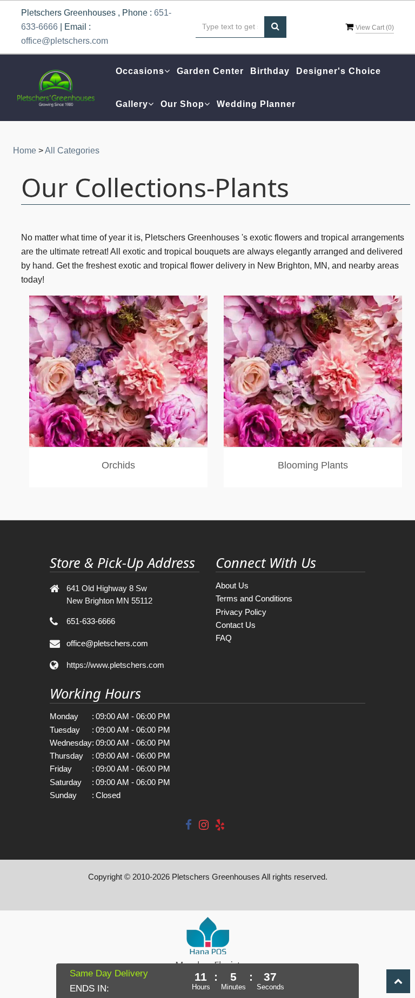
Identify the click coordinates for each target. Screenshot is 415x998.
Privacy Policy (241, 612)
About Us (232, 585)
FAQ (224, 637)
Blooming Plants (313, 465)
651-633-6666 (90, 621)
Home (24, 150)
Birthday (270, 71)
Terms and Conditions (254, 598)
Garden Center (210, 71)
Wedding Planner (256, 104)
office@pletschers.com (64, 40)
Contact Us (236, 624)
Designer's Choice (338, 71)
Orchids (118, 465)
